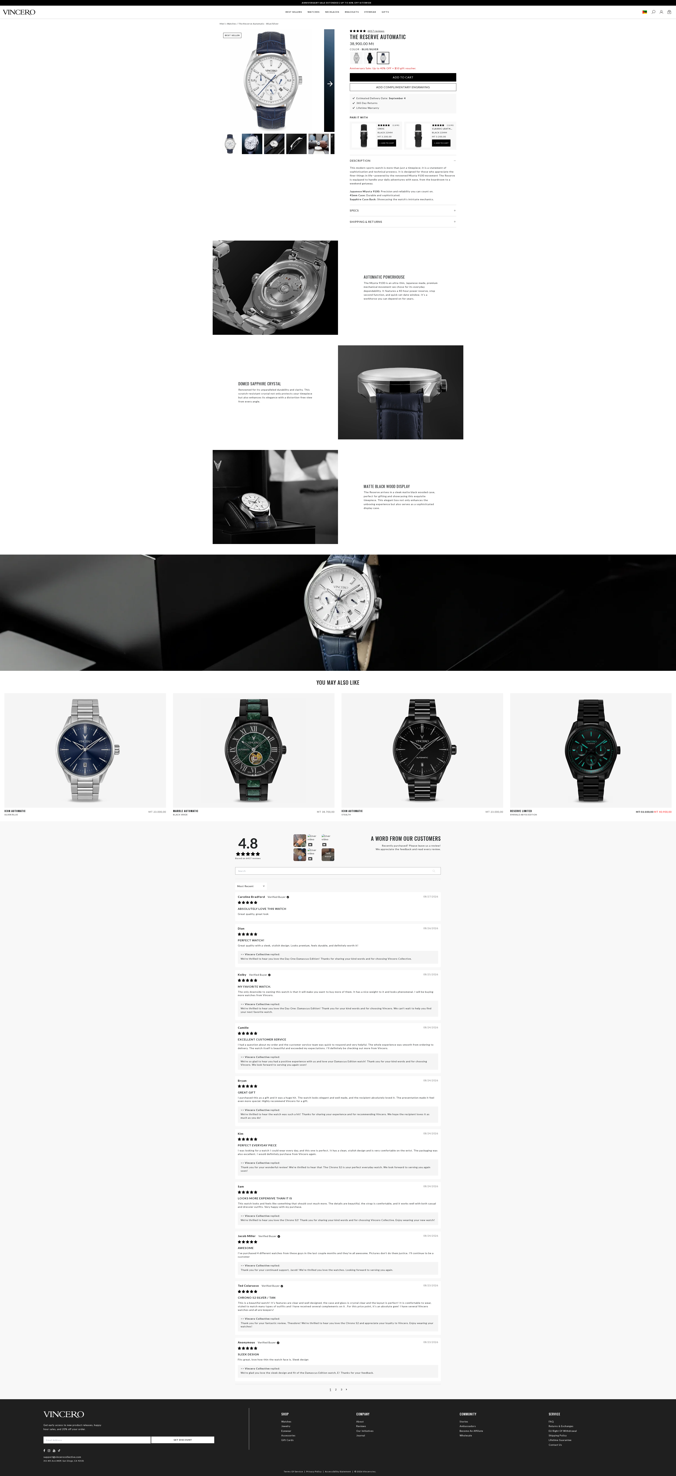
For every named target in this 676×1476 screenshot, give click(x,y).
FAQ (551, 1421)
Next (327, 144)
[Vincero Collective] (19, 10)
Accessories (288, 1435)
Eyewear (286, 1431)
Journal (360, 1435)
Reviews (361, 1426)
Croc (381, 128)
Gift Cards (287, 1440)
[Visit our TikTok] (59, 1450)
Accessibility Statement (338, 1471)
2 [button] (336, 1389)
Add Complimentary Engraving (403, 87)
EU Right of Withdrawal (563, 1431)
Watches (286, 1421)
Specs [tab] (354, 210)
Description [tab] (360, 160)
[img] (247, 902)
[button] (358, 30)
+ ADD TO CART (387, 143)
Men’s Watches (228, 23)
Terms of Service (293, 1471)
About (360, 1421)
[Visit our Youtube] (54, 1450)
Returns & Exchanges (561, 1426)
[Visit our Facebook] (44, 1450)
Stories (464, 1421)
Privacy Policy (314, 1471)
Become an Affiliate (471, 1431)
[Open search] (653, 12)
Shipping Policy (558, 1435)
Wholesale (466, 1435)
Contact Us (555, 1444)
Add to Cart (403, 77)
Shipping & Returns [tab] (366, 221)
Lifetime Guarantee (560, 1440)
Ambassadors (468, 1426)
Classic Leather (442, 128)
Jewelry (285, 1426)
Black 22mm (385, 132)
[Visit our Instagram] (49, 1450)
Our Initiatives (365, 1431)
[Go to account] (661, 12)
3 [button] (341, 1389)
